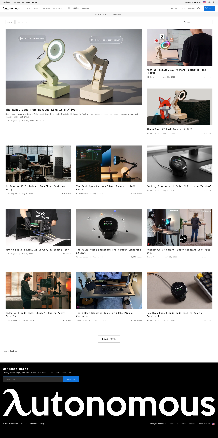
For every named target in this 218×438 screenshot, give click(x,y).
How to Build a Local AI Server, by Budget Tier (37, 249)
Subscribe (70, 379)
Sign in (211, 2)
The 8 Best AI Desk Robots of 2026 (169, 129)
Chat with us (204, 424)
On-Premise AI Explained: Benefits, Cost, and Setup (36, 188)
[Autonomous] (11, 8)
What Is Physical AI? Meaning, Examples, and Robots (176, 71)
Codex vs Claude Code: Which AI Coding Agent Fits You (35, 314)
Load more (109, 339)
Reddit (183, 424)
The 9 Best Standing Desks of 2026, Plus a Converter (104, 314)
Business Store (178, 8)
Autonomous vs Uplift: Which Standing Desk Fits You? (178, 251)
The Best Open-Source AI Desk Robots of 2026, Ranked (106, 188)
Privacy (192, 424)
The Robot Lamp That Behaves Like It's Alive (40, 109)
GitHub (171, 424)
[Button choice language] (204, 2)
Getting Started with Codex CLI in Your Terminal (179, 186)
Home (5, 351)
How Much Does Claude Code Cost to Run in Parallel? (174, 314)
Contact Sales (194, 8)
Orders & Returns (193, 2)
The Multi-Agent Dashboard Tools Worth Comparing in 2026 (108, 251)
